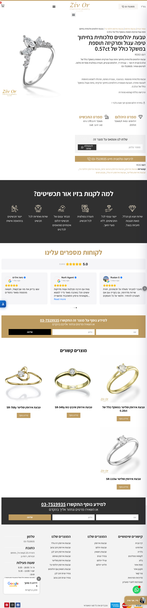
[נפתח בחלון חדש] (18, 605)
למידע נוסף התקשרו (73, 504)
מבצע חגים (100, 172)
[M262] (36, 62)
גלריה (140, 551)
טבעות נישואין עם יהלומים (59, 569)
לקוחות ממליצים (135, 556)
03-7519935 (29, 541)
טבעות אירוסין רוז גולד (116, 172)
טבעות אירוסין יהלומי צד (114, 28)
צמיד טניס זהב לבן (63, 573)
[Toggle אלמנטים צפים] (137, 590)
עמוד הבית (141, 28)
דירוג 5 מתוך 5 (30, 584)
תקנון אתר (138, 569)
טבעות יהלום (101, 547)
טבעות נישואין (101, 551)
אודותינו (139, 547)
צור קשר (139, 573)
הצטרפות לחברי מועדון (133, 582)
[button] (54, 6)
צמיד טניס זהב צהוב (62, 577)
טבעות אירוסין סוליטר (136, 172)
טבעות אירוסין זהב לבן (61, 551)
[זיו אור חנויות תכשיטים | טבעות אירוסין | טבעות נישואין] (79, 6)
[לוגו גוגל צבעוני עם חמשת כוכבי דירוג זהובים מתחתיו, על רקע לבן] (13, 584)
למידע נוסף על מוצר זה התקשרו (73, 320)
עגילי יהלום (102, 560)
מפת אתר (138, 564)
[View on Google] (8, 279)
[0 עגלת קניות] (2, 5)
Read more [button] (60, 299)
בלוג (141, 560)
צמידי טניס (102, 556)
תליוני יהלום (101, 564)
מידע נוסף (123, 418)
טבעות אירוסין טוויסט (61, 556)
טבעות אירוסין (130, 28)
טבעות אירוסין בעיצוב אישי (112, 169)
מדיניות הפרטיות (135, 577)
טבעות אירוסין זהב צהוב (60, 547)
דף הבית (139, 543)
